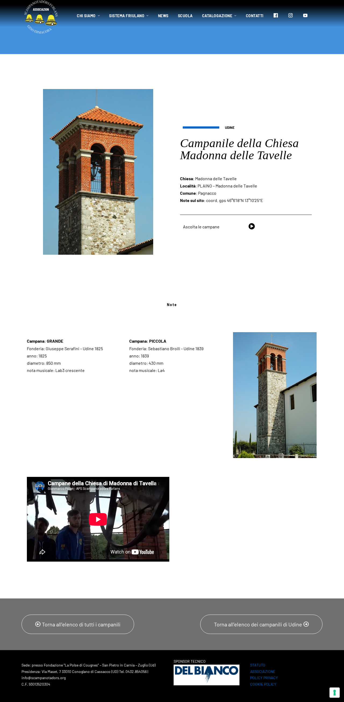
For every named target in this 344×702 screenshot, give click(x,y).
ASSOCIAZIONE (262, 671)
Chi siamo (86, 15)
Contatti (255, 15)
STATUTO (257, 665)
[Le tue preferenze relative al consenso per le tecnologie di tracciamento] (334, 692)
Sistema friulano (126, 15)
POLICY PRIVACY (264, 677)
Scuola (185, 15)
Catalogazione (217, 15)
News (163, 15)
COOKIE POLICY (263, 684)
